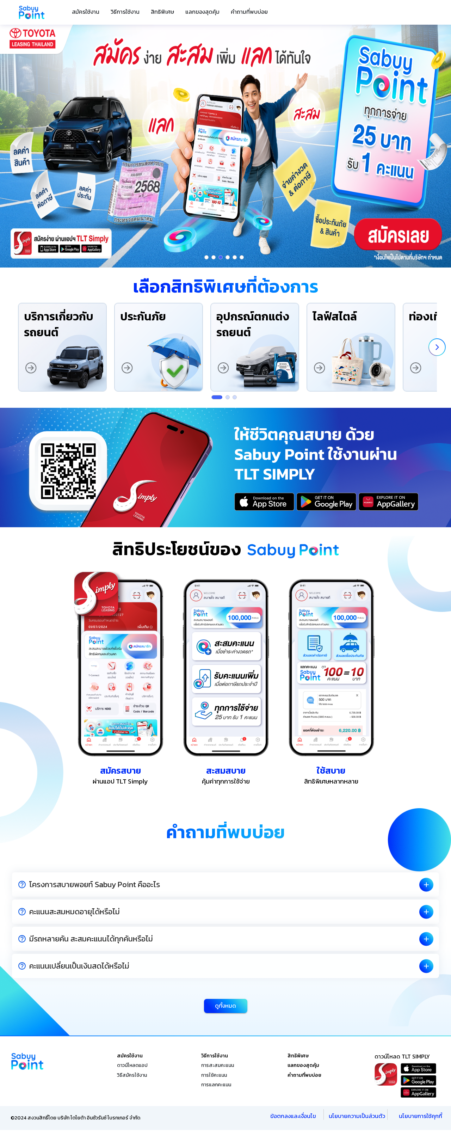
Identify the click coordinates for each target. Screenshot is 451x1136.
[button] (225, 884)
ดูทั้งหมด (225, 1005)
